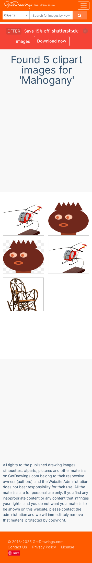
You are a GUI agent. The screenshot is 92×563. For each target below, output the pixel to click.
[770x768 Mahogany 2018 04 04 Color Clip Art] (68, 222)
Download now (51, 41)
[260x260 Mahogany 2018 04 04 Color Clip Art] (23, 260)
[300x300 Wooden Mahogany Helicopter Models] (23, 222)
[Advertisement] (46, 137)
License (67, 547)
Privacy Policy (44, 547)
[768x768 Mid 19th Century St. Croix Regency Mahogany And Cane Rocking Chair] (23, 298)
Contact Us (17, 547)
